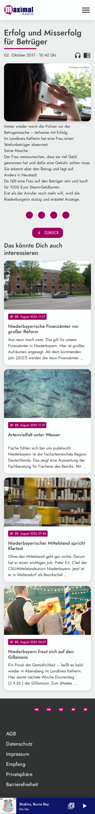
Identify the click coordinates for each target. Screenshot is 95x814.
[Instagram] (59, 709)
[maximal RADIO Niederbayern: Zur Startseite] (41, 10)
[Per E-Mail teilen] (66, 215)
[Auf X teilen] (41, 215)
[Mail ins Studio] (10, 709)
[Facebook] (47, 709)
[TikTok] (10, 721)
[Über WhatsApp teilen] (54, 215)
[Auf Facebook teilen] (29, 215)
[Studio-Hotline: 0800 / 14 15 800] (22, 709)
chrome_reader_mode (86, 55)
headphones (77, 55)
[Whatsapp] (34, 709)
